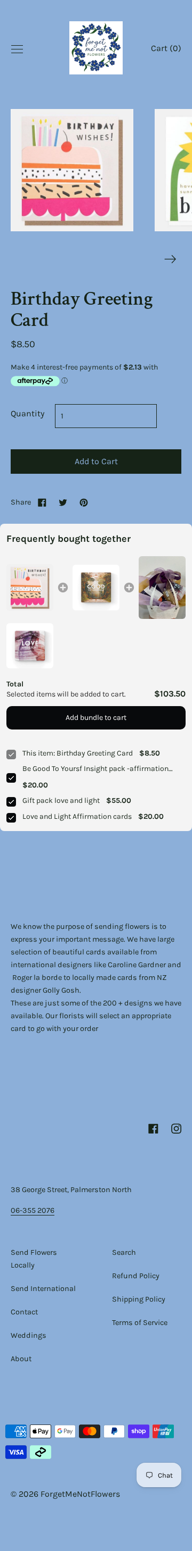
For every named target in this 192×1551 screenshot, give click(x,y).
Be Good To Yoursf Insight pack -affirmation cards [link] (95, 769)
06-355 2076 (32, 1210)
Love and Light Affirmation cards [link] (77, 816)
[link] (29, 587)
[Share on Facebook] (42, 502)
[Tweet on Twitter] (63, 502)
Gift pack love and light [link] (61, 800)
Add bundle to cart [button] (96, 717)
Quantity (27, 413)
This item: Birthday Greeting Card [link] (77, 753)
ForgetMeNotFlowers (80, 1494)
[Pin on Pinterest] (83, 502)
